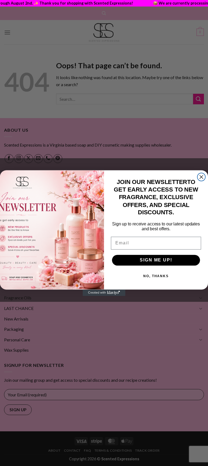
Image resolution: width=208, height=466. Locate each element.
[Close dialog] (201, 177)
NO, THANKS (156, 276)
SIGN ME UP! (156, 260)
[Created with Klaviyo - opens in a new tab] (104, 292)
